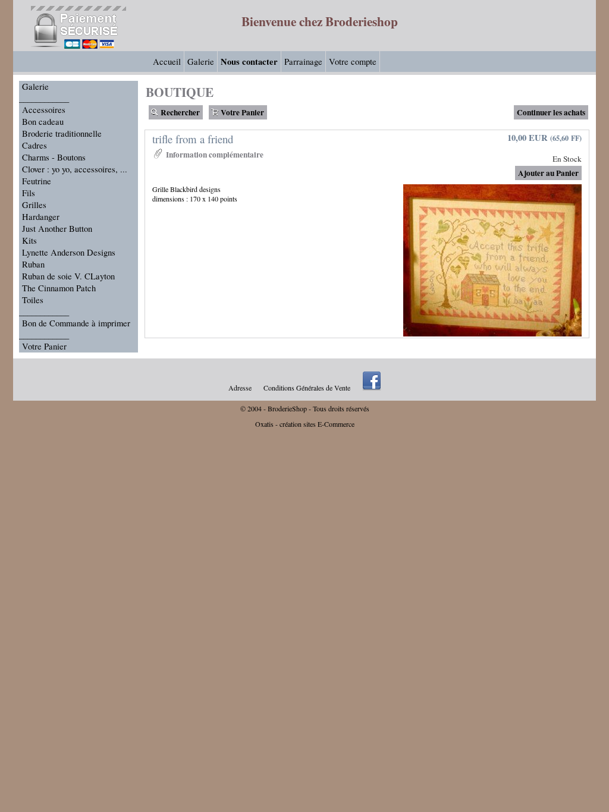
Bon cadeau (43, 121)
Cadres (34, 145)
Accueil (167, 61)
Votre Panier (44, 346)
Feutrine (36, 181)
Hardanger (40, 216)
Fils (28, 193)
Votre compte (352, 61)
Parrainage (303, 61)
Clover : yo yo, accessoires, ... (74, 169)
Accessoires (43, 109)
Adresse (240, 387)
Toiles (32, 300)
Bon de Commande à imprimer (76, 323)
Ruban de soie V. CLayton (68, 276)
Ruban (33, 264)
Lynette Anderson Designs (68, 252)
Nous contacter (249, 61)
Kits (29, 240)
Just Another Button (57, 228)
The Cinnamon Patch (59, 288)
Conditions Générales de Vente (306, 387)
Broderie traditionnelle (62, 133)
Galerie (200, 61)
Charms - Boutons (54, 157)
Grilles (34, 204)
